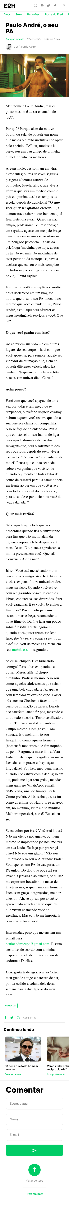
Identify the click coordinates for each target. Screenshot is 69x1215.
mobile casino (22, 649)
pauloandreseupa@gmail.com (27, 943)
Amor (6, 14)
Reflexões (33, 14)
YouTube (42, 5)
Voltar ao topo (34, 1180)
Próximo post (34, 1193)
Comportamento (15, 39)
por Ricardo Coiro (25, 46)
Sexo (19, 14)
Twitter (49, 5)
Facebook (55, 5)
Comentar (10, 1006)
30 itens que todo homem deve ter (21, 1067)
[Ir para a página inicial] (9, 6)
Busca (62, 5)
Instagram (36, 5)
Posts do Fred (54, 14)
